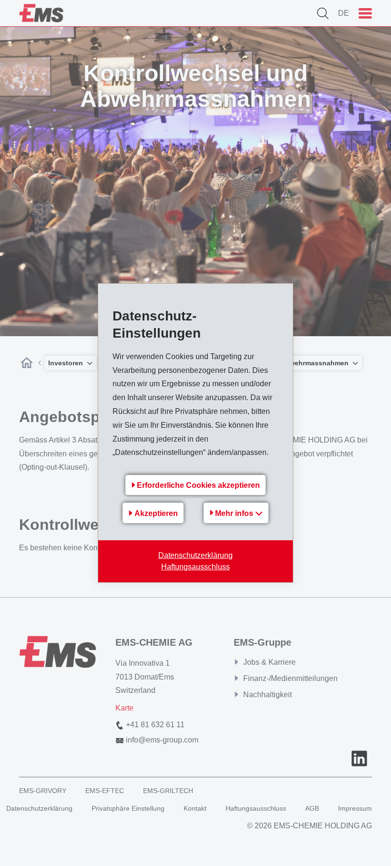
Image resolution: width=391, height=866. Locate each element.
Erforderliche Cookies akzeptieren (198, 485)
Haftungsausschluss (195, 567)
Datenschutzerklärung (195, 555)
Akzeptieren (156, 513)
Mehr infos (235, 513)
